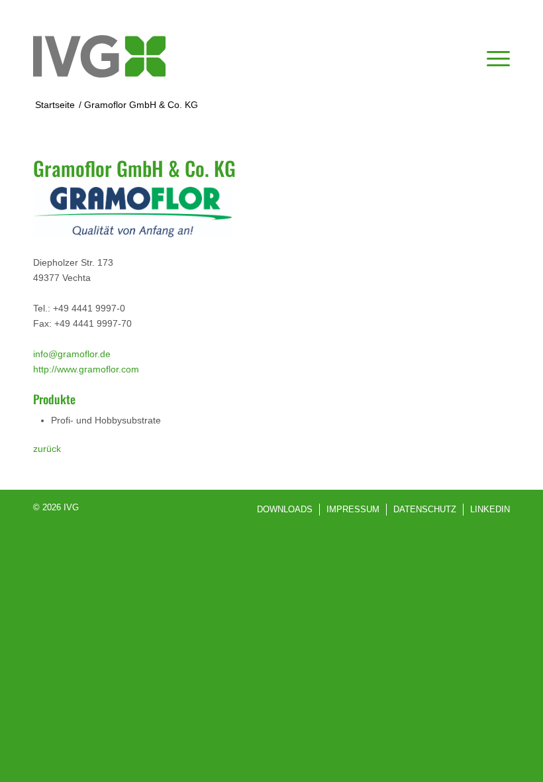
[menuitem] (491, 56)
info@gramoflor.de (72, 354)
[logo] (99, 56)
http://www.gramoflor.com (86, 369)
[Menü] (491, 56)
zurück (47, 448)
